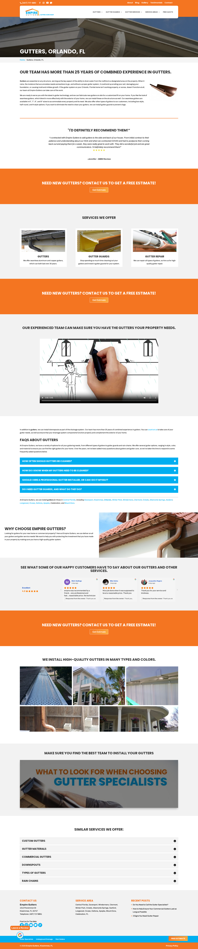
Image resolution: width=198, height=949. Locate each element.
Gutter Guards (113, 12)
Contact (168, 3)
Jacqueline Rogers (155, 581)
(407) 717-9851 (29, 3)
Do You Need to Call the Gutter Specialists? (150, 905)
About (130, 3)
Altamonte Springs (157, 500)
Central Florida (69, 500)
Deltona (39, 503)
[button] (46, 685)
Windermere (128, 500)
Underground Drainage (44, 939)
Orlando (107, 500)
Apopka (46, 503)
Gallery (144, 3)
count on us (152, 430)
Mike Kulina (114, 581)
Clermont (138, 500)
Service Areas (151, 12)
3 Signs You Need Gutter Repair (146, 916)
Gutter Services (132, 12)
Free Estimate (178, 938)
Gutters (96, 12)
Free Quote (168, 12)
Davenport (88, 500)
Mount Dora (69, 503)
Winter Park (117, 500)
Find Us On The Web (28, 921)
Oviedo (146, 500)
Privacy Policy (172, 946)
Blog (137, 3)
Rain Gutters (60, 939)
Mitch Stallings (77, 581)
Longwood (24, 503)
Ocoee (32, 503)
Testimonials (156, 3)
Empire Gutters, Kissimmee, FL (39, 946)
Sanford (169, 500)
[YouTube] (47, 3)
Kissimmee (98, 500)
